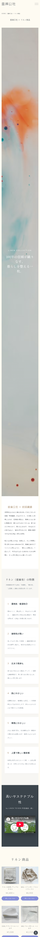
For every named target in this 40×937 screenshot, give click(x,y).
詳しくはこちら (10, 898)
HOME (4, 13)
